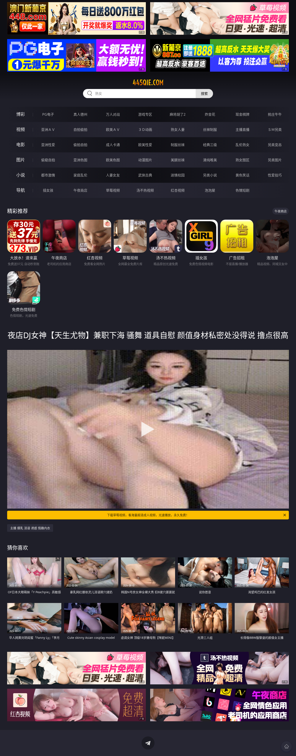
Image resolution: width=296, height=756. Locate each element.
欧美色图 (113, 160)
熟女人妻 (178, 129)
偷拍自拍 (80, 144)
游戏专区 (145, 114)
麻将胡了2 (177, 114)
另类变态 (275, 144)
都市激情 (48, 175)
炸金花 (210, 114)
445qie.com (148, 82)
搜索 (204, 93)
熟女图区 (242, 160)
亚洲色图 (80, 160)
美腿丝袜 (178, 160)
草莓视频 (113, 190)
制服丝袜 (178, 144)
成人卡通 (113, 144)
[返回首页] (286, 746)
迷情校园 (178, 175)
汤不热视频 (145, 190)
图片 (20, 160)
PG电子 (48, 114)
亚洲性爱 (48, 144)
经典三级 (210, 144)
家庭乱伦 (80, 175)
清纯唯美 (210, 160)
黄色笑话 (242, 175)
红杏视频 (178, 190)
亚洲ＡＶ (48, 129)
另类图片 (275, 160)
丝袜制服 (210, 129)
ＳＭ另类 (275, 129)
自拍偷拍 (80, 129)
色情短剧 (242, 190)
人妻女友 (113, 175)
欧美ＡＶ (113, 129)
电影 (20, 145)
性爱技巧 (275, 175)
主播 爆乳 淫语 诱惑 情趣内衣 (30, 528)
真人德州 (80, 114)
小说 (20, 175)
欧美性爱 (145, 144)
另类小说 (210, 175)
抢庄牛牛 (275, 114)
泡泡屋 (210, 190)
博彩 (20, 114)
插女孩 (48, 190)
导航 (20, 190)
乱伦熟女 (242, 144)
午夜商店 (80, 190)
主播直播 (242, 129)
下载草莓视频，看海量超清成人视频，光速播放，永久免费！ (148, 515)
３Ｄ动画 (145, 129)
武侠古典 (145, 175)
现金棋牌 (242, 114)
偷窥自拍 (48, 160)
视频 (20, 129)
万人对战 (113, 114)
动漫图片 (145, 160)
